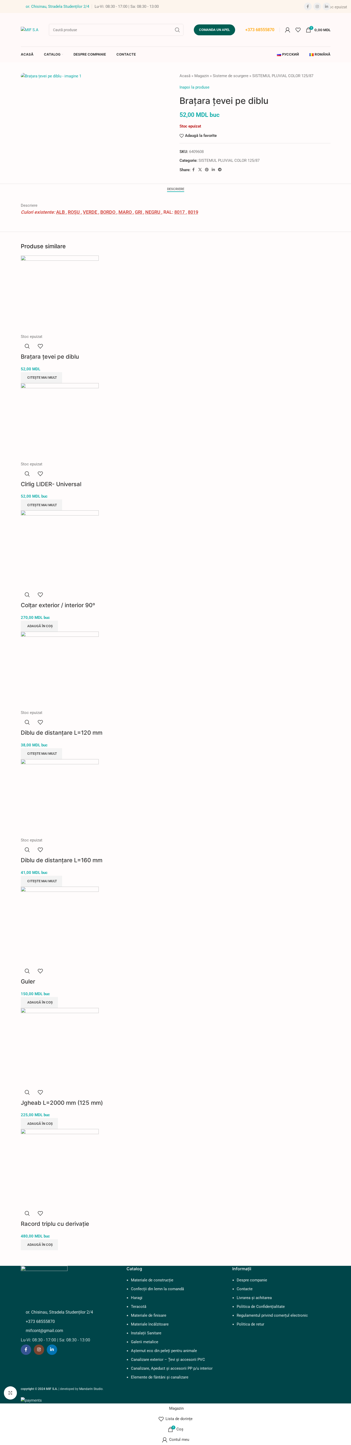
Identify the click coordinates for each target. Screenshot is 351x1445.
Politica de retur (250, 1324)
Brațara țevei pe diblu (50, 356)
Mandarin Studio (91, 1389)
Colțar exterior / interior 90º (58, 605)
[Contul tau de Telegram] (219, 169)
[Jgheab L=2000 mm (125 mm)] (60, 1046)
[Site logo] (29, 29)
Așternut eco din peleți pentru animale (164, 1350)
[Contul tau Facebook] (308, 6)
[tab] (175, 189)
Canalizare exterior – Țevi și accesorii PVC (168, 1359)
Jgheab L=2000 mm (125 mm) (62, 1102)
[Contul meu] (287, 30)
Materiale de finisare (148, 1315)
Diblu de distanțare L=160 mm (61, 860)
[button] (39, 626)
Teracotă (138, 1306)
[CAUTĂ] (177, 30)
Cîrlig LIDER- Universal (51, 484)
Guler (28, 981)
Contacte (245, 1289)
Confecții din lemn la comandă (157, 1289)
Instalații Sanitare (146, 1333)
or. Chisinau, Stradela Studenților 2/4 (57, 6)
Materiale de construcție (152, 1280)
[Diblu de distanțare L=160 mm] (60, 797)
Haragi (136, 1297)
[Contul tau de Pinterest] (206, 169)
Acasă (185, 75)
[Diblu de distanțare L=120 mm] (60, 670)
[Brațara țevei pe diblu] (60, 294)
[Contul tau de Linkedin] (326, 6)
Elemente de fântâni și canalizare (159, 1377)
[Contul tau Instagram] (317, 6)
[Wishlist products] (298, 30)
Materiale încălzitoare (150, 1324)
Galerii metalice (144, 1342)
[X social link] (200, 169)
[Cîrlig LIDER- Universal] (60, 421)
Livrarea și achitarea (254, 1297)
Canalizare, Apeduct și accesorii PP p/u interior (172, 1368)
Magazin (201, 75)
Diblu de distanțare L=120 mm (61, 732)
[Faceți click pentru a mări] (10, 1392)
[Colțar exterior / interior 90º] (60, 549)
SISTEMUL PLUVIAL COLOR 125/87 (282, 75)
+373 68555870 (259, 29)
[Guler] (60, 925)
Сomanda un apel (214, 30)
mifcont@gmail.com (44, 1330)
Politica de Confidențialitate (261, 1306)
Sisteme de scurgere (230, 75)
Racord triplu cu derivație (55, 1223)
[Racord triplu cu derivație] (60, 1167)
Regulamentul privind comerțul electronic (272, 1315)
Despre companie (252, 1280)
